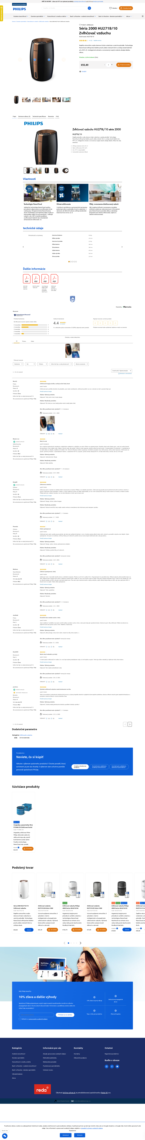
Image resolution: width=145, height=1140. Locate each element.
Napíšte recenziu (97, 40)
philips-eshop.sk (69, 1092)
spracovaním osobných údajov (38, 1019)
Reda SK (104, 1092)
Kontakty (77, 1054)
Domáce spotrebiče (18, 1058)
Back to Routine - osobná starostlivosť (24, 1066)
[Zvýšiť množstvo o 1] (112, 64)
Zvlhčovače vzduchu (26, 735)
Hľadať (89, 8)
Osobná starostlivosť (18, 1054)
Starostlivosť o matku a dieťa (21, 1062)
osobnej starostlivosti (80, 1)
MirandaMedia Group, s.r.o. (84, 1101)
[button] (26, 170)
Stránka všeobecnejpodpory (80, 767)
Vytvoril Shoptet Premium (63, 1101)
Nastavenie (72, 1130)
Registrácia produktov (112, 1054)
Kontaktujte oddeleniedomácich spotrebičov (119, 767)
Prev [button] (25, 190)
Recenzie (51, 116)
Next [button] (119, 190)
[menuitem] (20, 16)
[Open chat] (4, 1135)
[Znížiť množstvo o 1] (105, 64)
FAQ (57, 116)
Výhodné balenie (17, 1074)
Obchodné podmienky (50, 1058)
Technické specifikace (39, 116)
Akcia (14, 1078)
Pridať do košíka (125, 65)
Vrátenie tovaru (48, 1070)
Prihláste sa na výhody (65, 1015)
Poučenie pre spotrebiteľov (51, 1066)
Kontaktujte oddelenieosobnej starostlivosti (99, 767)
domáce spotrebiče (98, 1)
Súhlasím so (34, 1019)
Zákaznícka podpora (80, 1058)
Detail (29, 930)
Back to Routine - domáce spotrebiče (23, 1070)
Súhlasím (79, 1135)
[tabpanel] (23, 822)
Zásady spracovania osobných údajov (54, 1054)
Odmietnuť (66, 1135)
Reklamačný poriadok (49, 1062)
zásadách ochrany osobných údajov (92, 1128)
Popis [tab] (14, 116)
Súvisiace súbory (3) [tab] (24, 116)
